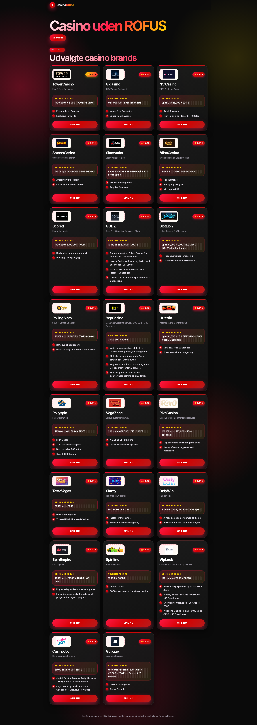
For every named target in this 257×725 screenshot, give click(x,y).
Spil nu (75, 124)
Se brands (57, 37)
